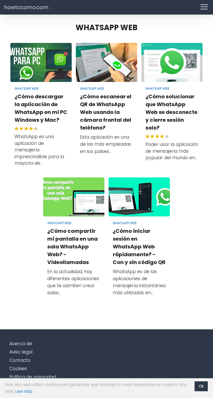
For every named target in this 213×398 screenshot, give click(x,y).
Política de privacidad (32, 377)
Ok (201, 386)
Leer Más (23, 391)
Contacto (19, 360)
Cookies (18, 368)
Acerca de (20, 344)
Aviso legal (20, 352)
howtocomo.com (26, 7)
